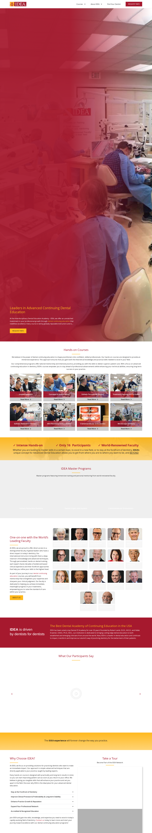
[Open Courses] (85, 4)
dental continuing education (59, 321)
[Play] (76, 694)
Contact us (40, 820)
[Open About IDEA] (101, 4)
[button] (12, 694)
